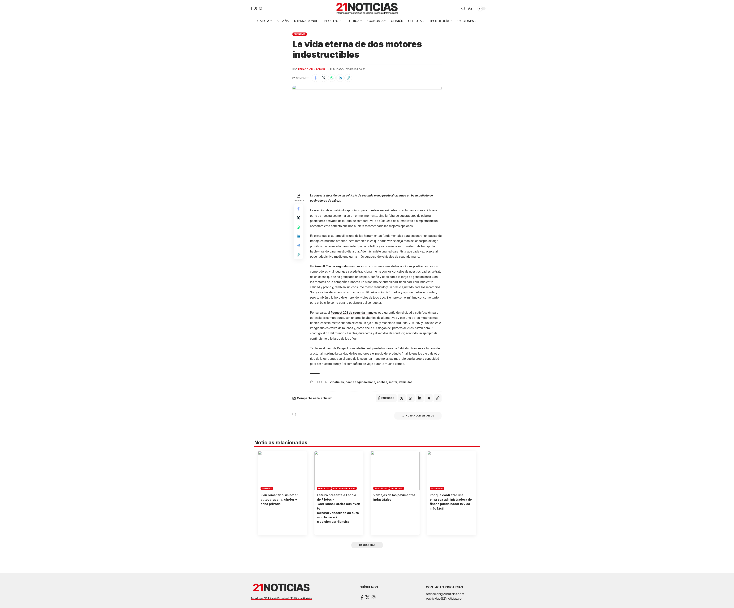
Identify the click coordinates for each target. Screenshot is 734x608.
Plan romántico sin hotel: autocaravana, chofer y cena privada (279, 499)
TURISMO (266, 488)
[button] (463, 8)
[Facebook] (251, 8)
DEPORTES (323, 488)
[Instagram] (260, 8)
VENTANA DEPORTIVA (344, 488)
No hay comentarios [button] (420, 415)
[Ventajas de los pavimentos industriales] (395, 470)
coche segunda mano (360, 382)
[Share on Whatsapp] (332, 78)
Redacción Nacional (312, 69)
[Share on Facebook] (315, 78)
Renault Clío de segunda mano (335, 266)
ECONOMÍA (299, 34)
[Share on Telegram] (298, 245)
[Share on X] (323, 78)
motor (393, 382)
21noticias (337, 382)
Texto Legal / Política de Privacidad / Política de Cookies (281, 598)
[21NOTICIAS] (367, 8)
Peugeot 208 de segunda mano (352, 312)
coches (382, 382)
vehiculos (405, 382)
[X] (255, 8)
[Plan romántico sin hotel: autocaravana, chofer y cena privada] (282, 470)
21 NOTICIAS (381, 488)
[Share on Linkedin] (340, 78)
